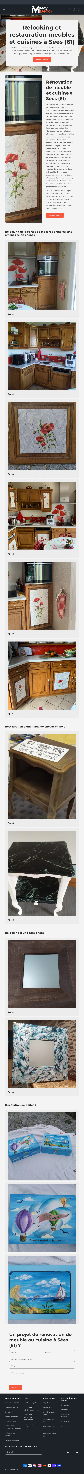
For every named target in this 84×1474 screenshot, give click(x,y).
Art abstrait (65, 1421)
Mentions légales (30, 1403)
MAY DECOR (14, 1469)
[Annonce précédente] (4, 2)
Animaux (64, 1426)
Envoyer (15, 1387)
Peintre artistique (12, 1440)
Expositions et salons (48, 1413)
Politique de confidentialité (30, 1425)
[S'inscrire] (39, 1452)
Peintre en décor (12, 1403)
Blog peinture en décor (49, 1435)
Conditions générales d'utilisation (28, 1417)
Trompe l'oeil (10, 1412)
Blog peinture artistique (48, 1427)
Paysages (65, 1405)
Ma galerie (47, 1403)
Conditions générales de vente (31, 1408)
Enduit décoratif (11, 1417)
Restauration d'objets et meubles (13, 1427)
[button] (4, 9)
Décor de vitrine (11, 1407)
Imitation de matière (10, 1434)
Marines (64, 1410)
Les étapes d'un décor (49, 1420)
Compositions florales (66, 1415)
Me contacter (42, 60)
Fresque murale (11, 1421)
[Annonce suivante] (80, 2)
